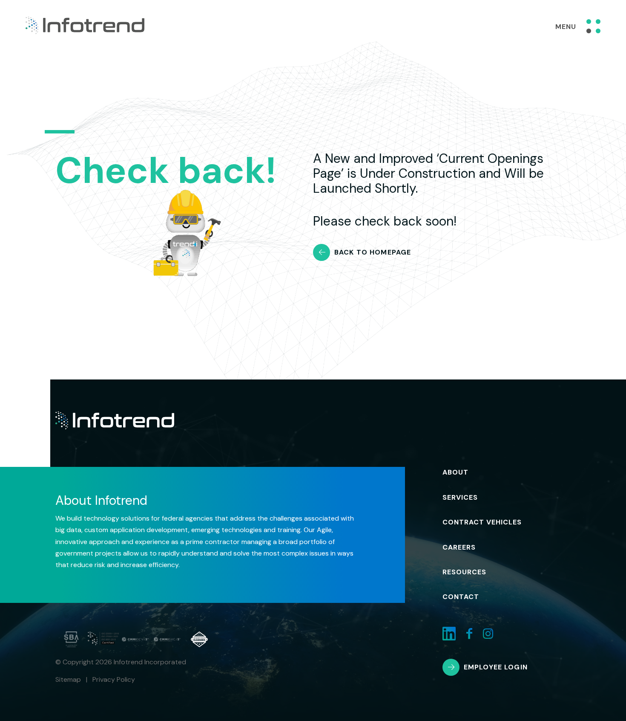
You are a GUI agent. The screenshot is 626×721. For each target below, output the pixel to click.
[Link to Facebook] (469, 634)
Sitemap (68, 679)
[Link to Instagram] (488, 634)
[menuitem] (466, 472)
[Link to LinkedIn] (449, 634)
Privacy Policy (113, 679)
